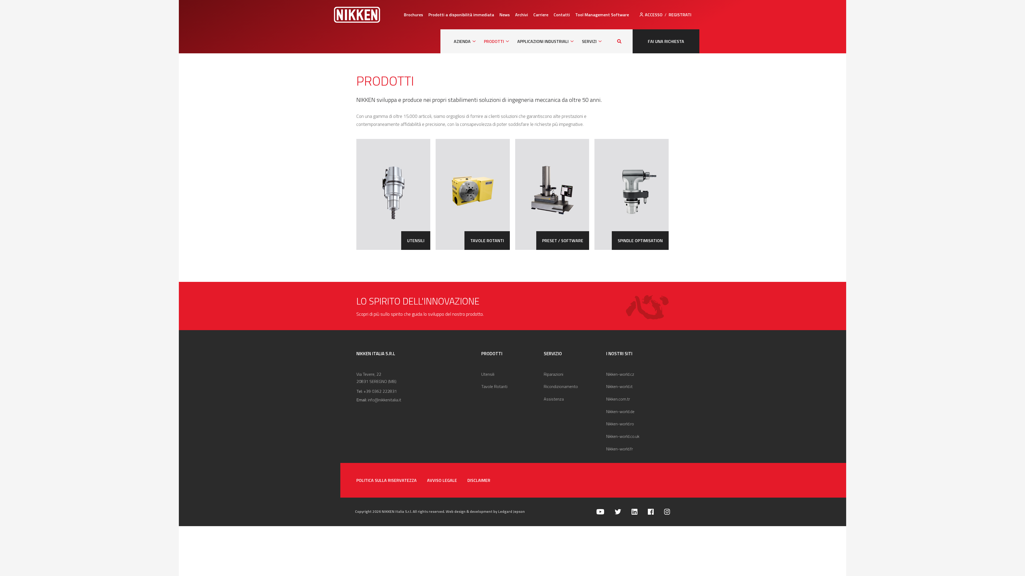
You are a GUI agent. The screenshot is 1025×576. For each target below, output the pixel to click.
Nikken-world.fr (619, 449)
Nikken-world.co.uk (622, 436)
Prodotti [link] (494, 41)
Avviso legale (442, 480)
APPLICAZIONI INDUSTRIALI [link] (543, 41)
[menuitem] (413, 14)
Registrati (680, 14)
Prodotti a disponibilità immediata (461, 14)
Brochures (413, 14)
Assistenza (554, 399)
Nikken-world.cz (620, 374)
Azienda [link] (462, 41)
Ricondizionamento (561, 386)
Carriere (540, 14)
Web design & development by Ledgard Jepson (485, 511)
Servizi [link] (589, 41)
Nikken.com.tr (618, 399)
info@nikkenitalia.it (384, 400)
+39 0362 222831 (380, 391)
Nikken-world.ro (620, 424)
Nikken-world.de (620, 411)
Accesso (654, 14)
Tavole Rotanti (494, 386)
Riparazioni (553, 374)
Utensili (487, 374)
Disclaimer (478, 480)
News (504, 14)
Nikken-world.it (619, 386)
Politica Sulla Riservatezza (386, 480)
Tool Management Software (602, 14)
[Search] (619, 41)
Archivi (521, 14)
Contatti (562, 14)
